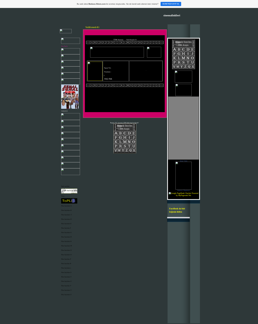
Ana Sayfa (64, 46)
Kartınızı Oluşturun (183, 190)
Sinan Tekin (183, 161)
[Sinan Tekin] (183, 189)
